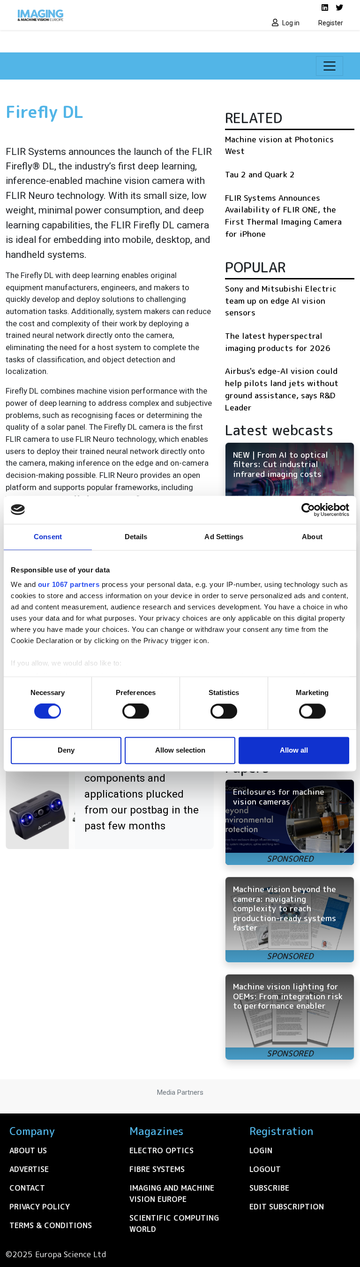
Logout (265, 1169)
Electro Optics (161, 1150)
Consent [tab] (48, 537)
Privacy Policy (39, 1206)
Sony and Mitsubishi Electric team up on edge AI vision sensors (281, 300)
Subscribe (269, 1188)
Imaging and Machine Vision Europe (171, 1193)
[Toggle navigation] (329, 66)
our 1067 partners (69, 584)
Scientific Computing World (174, 1223)
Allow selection (180, 750)
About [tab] (312, 537)
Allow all (294, 750)
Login (260, 1150)
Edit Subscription (286, 1206)
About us (28, 1150)
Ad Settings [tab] (223, 537)
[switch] (135, 711)
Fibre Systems (157, 1169)
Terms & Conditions (50, 1225)
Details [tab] (136, 537)
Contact (27, 1188)
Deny (66, 750)
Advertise (29, 1169)
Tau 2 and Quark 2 (260, 174)
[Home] (95, 15)
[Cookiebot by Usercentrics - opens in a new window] (308, 510)
